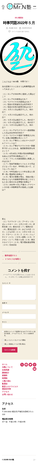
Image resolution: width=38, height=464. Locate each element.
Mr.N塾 (11, 460)
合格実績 (5, 370)
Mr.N (15, 28)
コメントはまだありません (20, 31)
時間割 (4, 378)
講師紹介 (5, 373)
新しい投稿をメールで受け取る (15, 344)
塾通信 (4, 384)
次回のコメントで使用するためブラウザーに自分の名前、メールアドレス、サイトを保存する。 (19, 333)
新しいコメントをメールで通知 (15, 340)
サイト (4, 322)
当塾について (7, 367)
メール (5, 312)
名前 (4, 303)
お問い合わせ (7, 394)
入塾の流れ (6, 381)
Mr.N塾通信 (19, 17)
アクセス (5, 392)
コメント (6, 283)
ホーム (4, 364)
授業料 (4, 375)
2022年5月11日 (27, 28)
